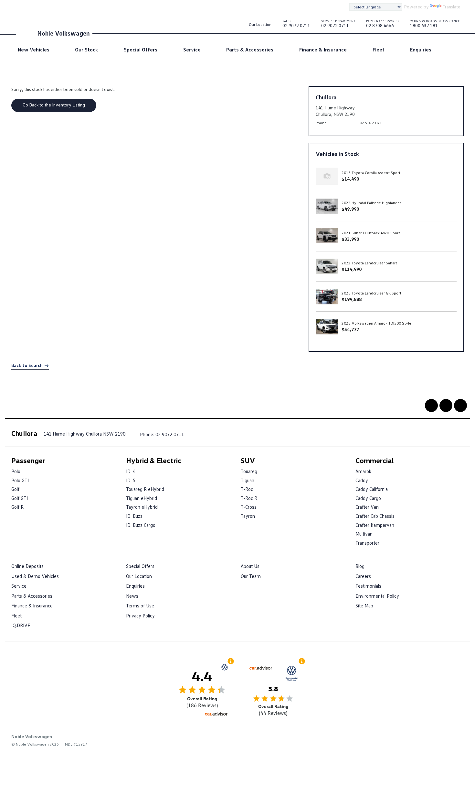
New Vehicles (33, 49)
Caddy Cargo (368, 498)
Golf (15, 489)
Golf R (17, 507)
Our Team (251, 576)
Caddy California (371, 489)
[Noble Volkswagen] (26, 33)
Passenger (28, 460)
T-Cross (249, 507)
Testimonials (368, 586)
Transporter (367, 543)
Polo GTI (20, 480)
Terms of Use (140, 605)
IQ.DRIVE (20, 625)
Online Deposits (27, 566)
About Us (250, 566)
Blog (359, 566)
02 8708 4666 (382, 25)
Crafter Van (367, 507)
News (132, 596)
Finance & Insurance (323, 49)
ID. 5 (130, 480)
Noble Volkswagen (63, 33)
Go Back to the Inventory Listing (54, 104)
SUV (248, 460)
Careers (363, 576)
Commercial (374, 460)
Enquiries (420, 49)
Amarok (363, 471)
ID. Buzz (134, 516)
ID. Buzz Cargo (140, 525)
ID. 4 (130, 471)
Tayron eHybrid (142, 507)
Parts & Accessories (249, 49)
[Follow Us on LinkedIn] (445, 405)
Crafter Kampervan (374, 525)
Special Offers (140, 49)
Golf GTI (19, 498)
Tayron (248, 516)
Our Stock (86, 49)
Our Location (260, 24)
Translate (451, 6)
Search (449, 49)
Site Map (364, 605)
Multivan (364, 534)
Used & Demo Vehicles (35, 576)
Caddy (361, 480)
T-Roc (247, 489)
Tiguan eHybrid (141, 498)
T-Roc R (249, 498)
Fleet (379, 49)
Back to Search (27, 365)
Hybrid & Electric (153, 460)
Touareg (249, 471)
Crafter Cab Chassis (375, 516)
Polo (15, 471)
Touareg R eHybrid (145, 489)
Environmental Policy (377, 596)
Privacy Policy (140, 615)
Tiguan (247, 480)
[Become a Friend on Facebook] (431, 405)
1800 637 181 (435, 25)
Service (192, 49)
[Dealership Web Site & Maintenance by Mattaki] (451, 741)
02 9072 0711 (296, 25)
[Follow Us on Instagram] (460, 405)
